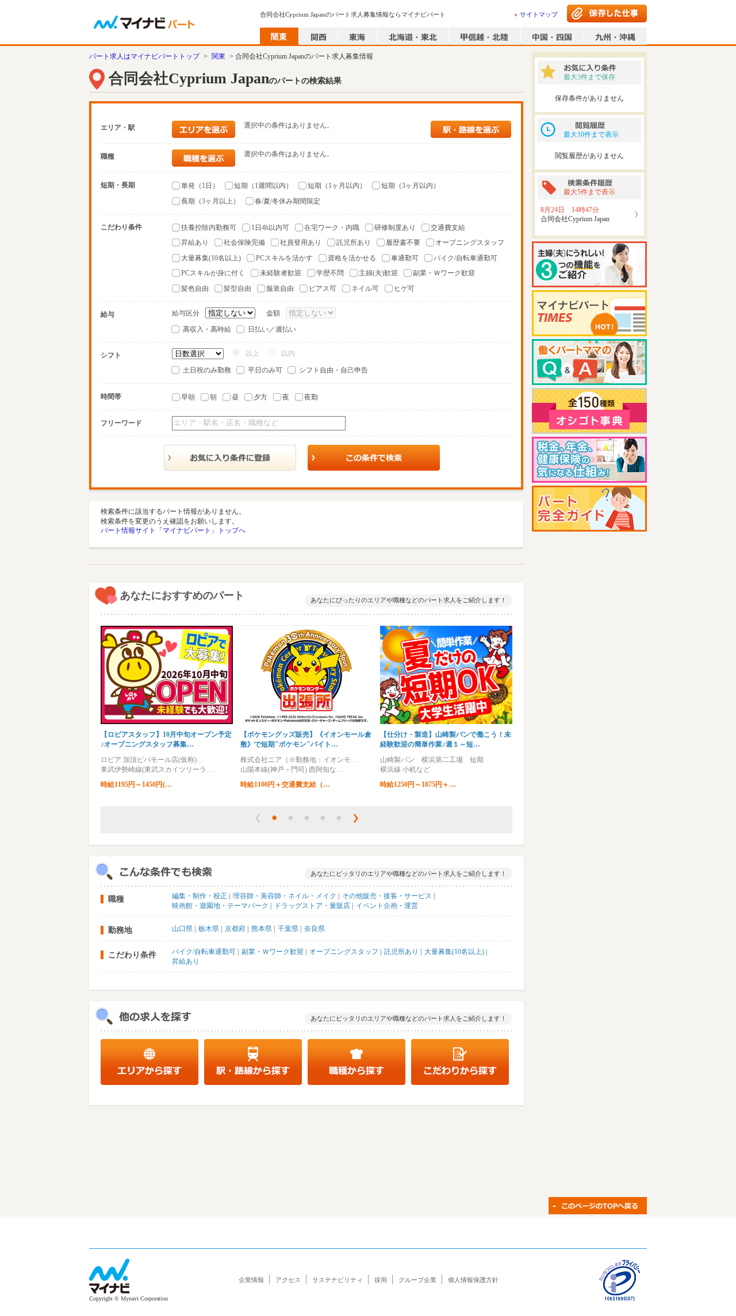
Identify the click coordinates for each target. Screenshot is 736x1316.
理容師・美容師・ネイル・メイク (284, 896)
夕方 (260, 397)
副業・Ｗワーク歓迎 (444, 273)
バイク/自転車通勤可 (465, 258)
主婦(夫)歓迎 (378, 273)
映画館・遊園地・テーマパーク (220, 906)
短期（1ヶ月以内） (337, 186)
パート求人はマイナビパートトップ (144, 56)
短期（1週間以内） (263, 186)
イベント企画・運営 (387, 906)
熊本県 (261, 929)
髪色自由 (195, 288)
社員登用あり (300, 242)
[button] (257, 818)
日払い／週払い (272, 329)
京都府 (235, 929)
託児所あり (353, 242)
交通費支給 (448, 228)
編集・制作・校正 (199, 896)
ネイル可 (365, 288)
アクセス (288, 1279)
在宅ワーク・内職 (331, 228)
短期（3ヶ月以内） (410, 186)
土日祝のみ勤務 (207, 370)
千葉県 (288, 929)
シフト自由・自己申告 (333, 370)
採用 (380, 1279)
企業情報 (251, 1279)
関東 (218, 56)
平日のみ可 (265, 370)
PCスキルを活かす (284, 258)
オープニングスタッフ (469, 242)
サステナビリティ (337, 1279)
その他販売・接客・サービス (387, 896)
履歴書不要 (403, 242)
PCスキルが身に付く (213, 273)
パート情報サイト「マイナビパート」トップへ (173, 530)
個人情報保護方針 (473, 1279)
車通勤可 (405, 258)
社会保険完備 (244, 242)
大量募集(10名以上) (211, 258)
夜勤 (311, 397)
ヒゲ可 (404, 288)
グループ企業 (417, 1279)
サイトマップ (539, 14)
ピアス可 (322, 288)
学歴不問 (330, 273)
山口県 (182, 929)
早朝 (188, 397)
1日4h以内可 (270, 228)
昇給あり (195, 242)
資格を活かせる (352, 258)
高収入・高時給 (207, 329)
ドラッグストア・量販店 (312, 906)
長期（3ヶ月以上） (210, 201)
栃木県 (208, 929)
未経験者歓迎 (280, 273)
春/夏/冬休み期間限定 (287, 201)
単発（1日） (200, 186)
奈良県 (314, 929)
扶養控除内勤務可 (208, 228)
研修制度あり (395, 228)
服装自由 (280, 288)
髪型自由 (237, 288)
